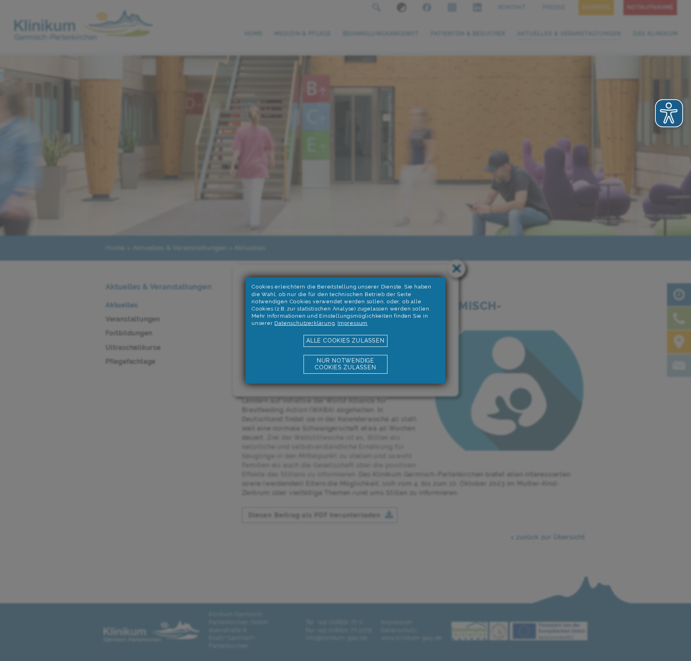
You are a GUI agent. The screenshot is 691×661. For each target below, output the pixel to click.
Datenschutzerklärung (304, 323)
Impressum (352, 323)
